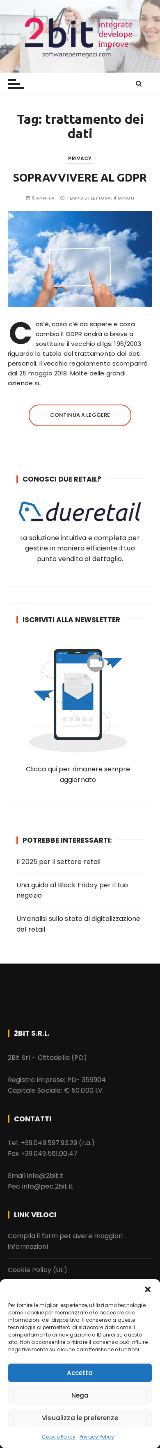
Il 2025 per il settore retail (58, 861)
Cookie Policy (58, 1436)
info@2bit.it (45, 1175)
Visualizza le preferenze (80, 1418)
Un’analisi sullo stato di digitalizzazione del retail (78, 924)
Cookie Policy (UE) (38, 1270)
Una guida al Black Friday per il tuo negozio (72, 890)
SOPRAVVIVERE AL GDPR (80, 177)
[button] (148, 1289)
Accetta (80, 1372)
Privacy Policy (97, 1436)
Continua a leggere (80, 415)
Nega (80, 1395)
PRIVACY (79, 158)
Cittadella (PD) (62, 1057)
